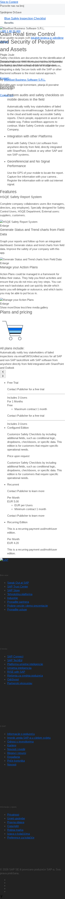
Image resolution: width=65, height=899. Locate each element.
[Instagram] (36, 888)
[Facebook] (36, 879)
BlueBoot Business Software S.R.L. (25, 79)
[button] (19, 221)
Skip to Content (9, 1)
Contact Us (6, 95)
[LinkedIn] (36, 885)
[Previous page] (3, 372)
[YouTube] (36, 882)
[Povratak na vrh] (1, 897)
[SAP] (4, 559)
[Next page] (3, 376)
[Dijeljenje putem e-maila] (36, 891)
